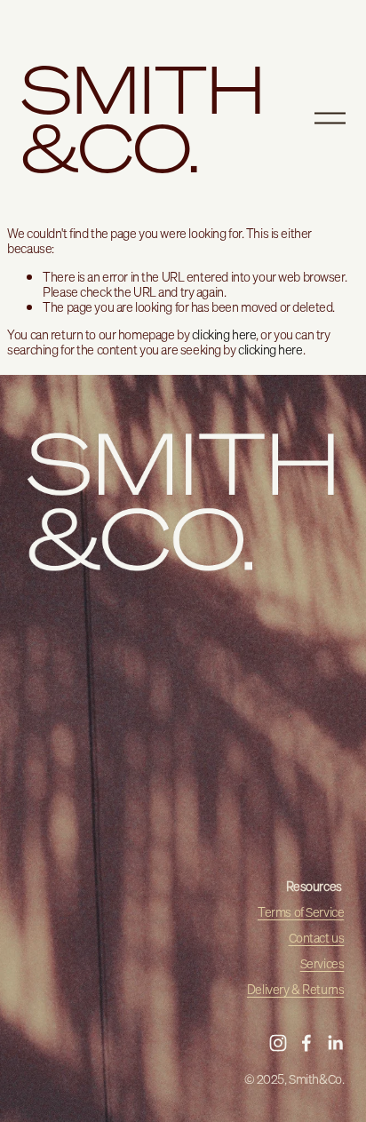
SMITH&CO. (143, 119)
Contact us (317, 937)
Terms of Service (301, 911)
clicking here (224, 334)
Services (322, 963)
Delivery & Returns (295, 989)
